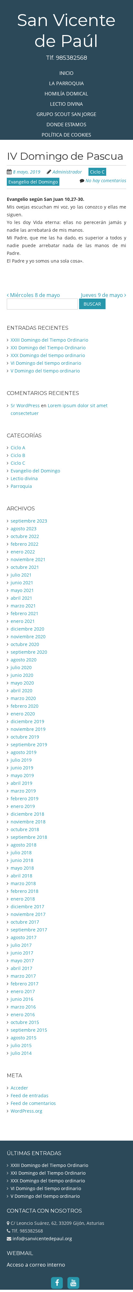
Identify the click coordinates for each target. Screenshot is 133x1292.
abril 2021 (21, 598)
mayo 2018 (22, 868)
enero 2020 (23, 714)
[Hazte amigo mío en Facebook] (57, 1282)
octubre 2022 (25, 536)
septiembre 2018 (29, 837)
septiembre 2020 (29, 652)
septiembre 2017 (29, 930)
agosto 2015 (23, 1038)
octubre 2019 (25, 737)
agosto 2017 (23, 937)
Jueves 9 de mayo (102, 295)
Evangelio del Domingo (33, 182)
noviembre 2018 (28, 822)
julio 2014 (21, 1053)
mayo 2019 (22, 775)
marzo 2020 (23, 698)
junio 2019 (22, 768)
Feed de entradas (29, 1095)
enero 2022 (23, 552)
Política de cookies (66, 134)
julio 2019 (21, 760)
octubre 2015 (25, 1022)
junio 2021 (22, 582)
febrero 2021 (24, 613)
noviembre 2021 (28, 559)
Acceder (19, 1088)
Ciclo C (97, 172)
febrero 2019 (24, 798)
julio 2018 (21, 852)
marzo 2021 (23, 606)
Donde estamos (66, 124)
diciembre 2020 (27, 629)
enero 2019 (23, 806)
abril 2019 (21, 783)
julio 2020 (21, 667)
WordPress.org (26, 1111)
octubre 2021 (25, 567)
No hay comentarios (106, 180)
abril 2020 (21, 690)
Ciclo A (18, 447)
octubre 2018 (25, 829)
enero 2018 (23, 899)
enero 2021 (23, 621)
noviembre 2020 (28, 636)
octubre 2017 (25, 922)
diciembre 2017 (27, 906)
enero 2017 (23, 991)
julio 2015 (21, 1045)
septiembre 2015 (29, 1030)
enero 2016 (23, 1014)
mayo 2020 (22, 683)
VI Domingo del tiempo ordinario (46, 363)
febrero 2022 (24, 544)
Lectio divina (66, 104)
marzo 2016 (23, 1007)
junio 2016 (22, 999)
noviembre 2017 (28, 914)
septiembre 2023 (29, 521)
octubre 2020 (25, 644)
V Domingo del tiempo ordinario (45, 371)
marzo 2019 (23, 791)
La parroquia (66, 83)
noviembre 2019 (28, 729)
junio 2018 (22, 860)
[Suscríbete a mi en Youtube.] (73, 1282)
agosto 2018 (23, 845)
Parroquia (21, 486)
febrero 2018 (24, 891)
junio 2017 (22, 953)
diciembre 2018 (27, 814)
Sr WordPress (25, 405)
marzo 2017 (23, 976)
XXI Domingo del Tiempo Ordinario (48, 348)
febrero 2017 (24, 984)
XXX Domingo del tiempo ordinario (48, 355)
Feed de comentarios (33, 1103)
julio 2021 (21, 575)
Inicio (66, 73)
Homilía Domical (66, 93)
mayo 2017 (22, 960)
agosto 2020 (23, 660)
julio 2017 (21, 945)
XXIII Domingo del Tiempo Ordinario (49, 340)
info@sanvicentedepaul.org (41, 1238)
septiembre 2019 (29, 744)
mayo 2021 (22, 590)
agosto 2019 (23, 752)
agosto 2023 (23, 528)
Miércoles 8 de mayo (34, 295)
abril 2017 (21, 968)
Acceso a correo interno (36, 1264)
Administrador (67, 172)
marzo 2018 (23, 883)
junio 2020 (22, 675)
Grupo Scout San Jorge (66, 114)
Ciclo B (18, 455)
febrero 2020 (24, 706)
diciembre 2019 (27, 721)
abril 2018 (21, 876)
